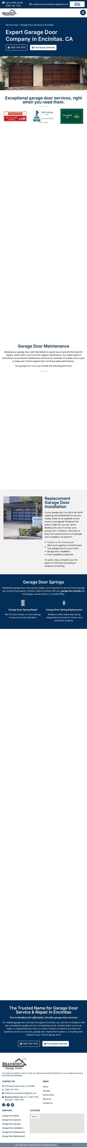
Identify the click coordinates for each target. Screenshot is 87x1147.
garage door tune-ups (30, 366)
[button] (77, 4)
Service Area (12, 25)
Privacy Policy (65, 1145)
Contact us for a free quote (60, 542)
